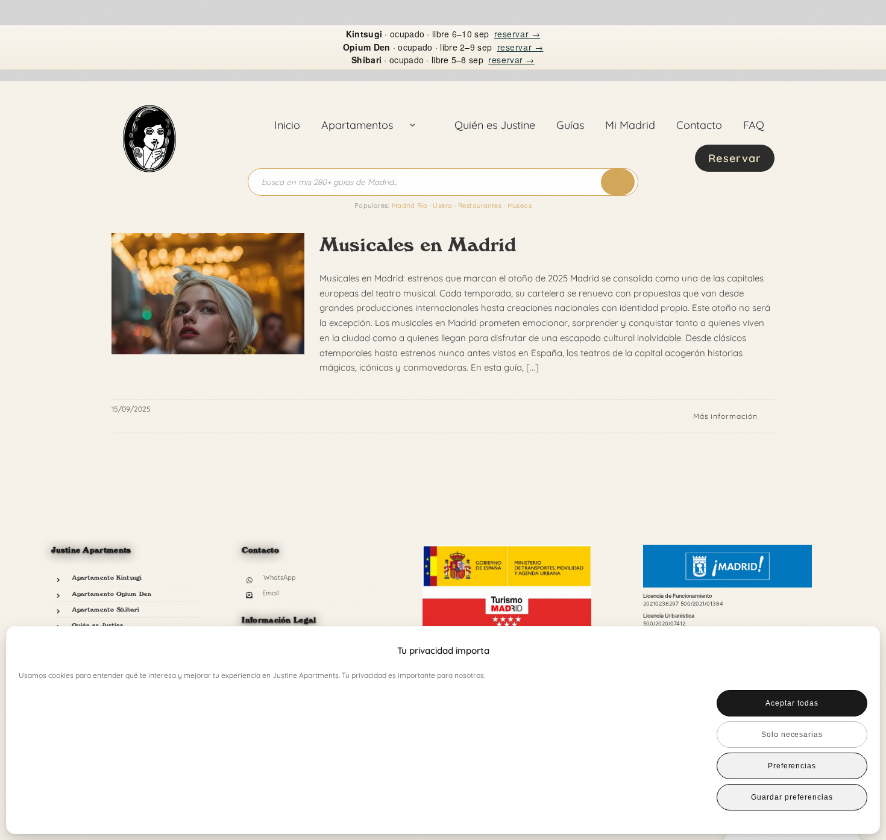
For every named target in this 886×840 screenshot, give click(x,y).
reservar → (517, 34)
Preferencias (792, 766)
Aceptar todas (791, 703)
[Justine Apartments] (149, 92)
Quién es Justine (98, 624)
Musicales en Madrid (417, 244)
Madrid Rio (409, 205)
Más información (725, 416)
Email (270, 593)
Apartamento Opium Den (111, 593)
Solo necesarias (792, 734)
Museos (519, 205)
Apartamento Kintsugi (107, 577)
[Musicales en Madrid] (208, 294)
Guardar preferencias (791, 797)
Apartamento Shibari (105, 609)
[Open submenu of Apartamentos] (413, 125)
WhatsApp (279, 577)
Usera (442, 205)
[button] (850, 651)
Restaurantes (479, 205)
